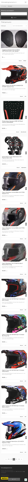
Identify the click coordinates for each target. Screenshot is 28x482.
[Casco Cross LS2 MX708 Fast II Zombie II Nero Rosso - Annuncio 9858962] (14, 295)
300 (14, 459)
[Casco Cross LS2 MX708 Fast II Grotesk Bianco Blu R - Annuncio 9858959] (14, 402)
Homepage (3, 6)
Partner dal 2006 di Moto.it (7, 470)
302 (19, 459)
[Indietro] (6, 459)
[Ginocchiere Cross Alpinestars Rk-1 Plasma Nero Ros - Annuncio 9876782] (14, 153)
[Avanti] (22, 459)
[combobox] (20, 25)
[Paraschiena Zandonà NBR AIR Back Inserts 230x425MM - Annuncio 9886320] (14, 117)
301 (16, 459)
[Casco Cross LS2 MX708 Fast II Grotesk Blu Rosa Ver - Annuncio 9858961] (14, 330)
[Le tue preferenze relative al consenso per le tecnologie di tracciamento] (25, 480)
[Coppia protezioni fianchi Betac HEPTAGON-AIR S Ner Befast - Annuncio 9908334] (14, 46)
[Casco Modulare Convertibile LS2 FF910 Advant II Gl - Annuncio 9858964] (14, 224)
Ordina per (3, 25)
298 (9, 459)
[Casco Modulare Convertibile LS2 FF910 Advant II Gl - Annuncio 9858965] (14, 188)
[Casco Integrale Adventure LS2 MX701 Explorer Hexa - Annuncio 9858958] (14, 437)
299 (11, 459)
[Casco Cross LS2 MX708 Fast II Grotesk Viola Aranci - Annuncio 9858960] (14, 366)
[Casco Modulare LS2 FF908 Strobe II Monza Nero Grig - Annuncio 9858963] (14, 259)
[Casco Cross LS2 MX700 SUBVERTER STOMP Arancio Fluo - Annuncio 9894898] (14, 81)
